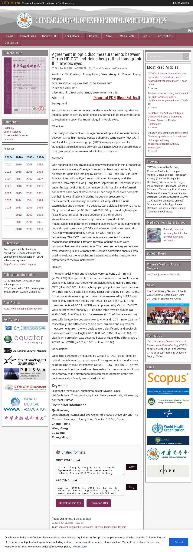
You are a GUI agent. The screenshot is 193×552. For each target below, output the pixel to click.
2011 (18, 221)
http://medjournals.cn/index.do (163, 274)
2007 (29, 178)
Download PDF (104, 97)
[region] (96, 541)
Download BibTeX (70, 503)
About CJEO (49, 36)
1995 (40, 193)
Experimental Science (16, 135)
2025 (8, 200)
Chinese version (180, 3)
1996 (40, 186)
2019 (19, 164)
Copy (132, 467)
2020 (8, 164)
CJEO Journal (11, 3)
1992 (40, 214)
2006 (29, 186)
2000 (29, 229)
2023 (8, 186)
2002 (29, 214)
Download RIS (99, 503)
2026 (8, 207)
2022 (8, 178)
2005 (29, 193)
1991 (40, 221)
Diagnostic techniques (81, 527)
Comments (121, 68)
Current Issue (28, 36)
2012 (19, 214)
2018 (19, 171)
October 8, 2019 (63, 68)
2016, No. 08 (84, 68)
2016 (19, 186)
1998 (40, 171)
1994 (40, 200)
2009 (29, 164)
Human (99, 527)
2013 (19, 207)
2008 (29, 171)
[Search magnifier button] (186, 56)
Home (9, 36)
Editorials (9, 128)
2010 (19, 229)
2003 (29, 207)
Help (144, 36)
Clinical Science (101, 68)
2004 (29, 200)
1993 (40, 207)
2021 (8, 171)
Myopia (122, 527)
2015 (19, 193)
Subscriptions (165, 36)
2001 (29, 221)
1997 (40, 178)
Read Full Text (128, 97)
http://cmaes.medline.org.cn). (20, 264)
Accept (179, 542)
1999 (40, 164)
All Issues (9, 148)
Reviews (8, 139)
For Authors (72, 36)
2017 (19, 178)
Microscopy (110, 527)
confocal (63, 527)
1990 (40, 229)
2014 (19, 200)
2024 (8, 193)
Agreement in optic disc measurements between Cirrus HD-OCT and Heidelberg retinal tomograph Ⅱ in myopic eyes (96, 59)
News (109, 36)
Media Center (128, 36)
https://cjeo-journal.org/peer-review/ (23, 308)
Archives (93, 36)
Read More (80, 546)
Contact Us (11, 43)
